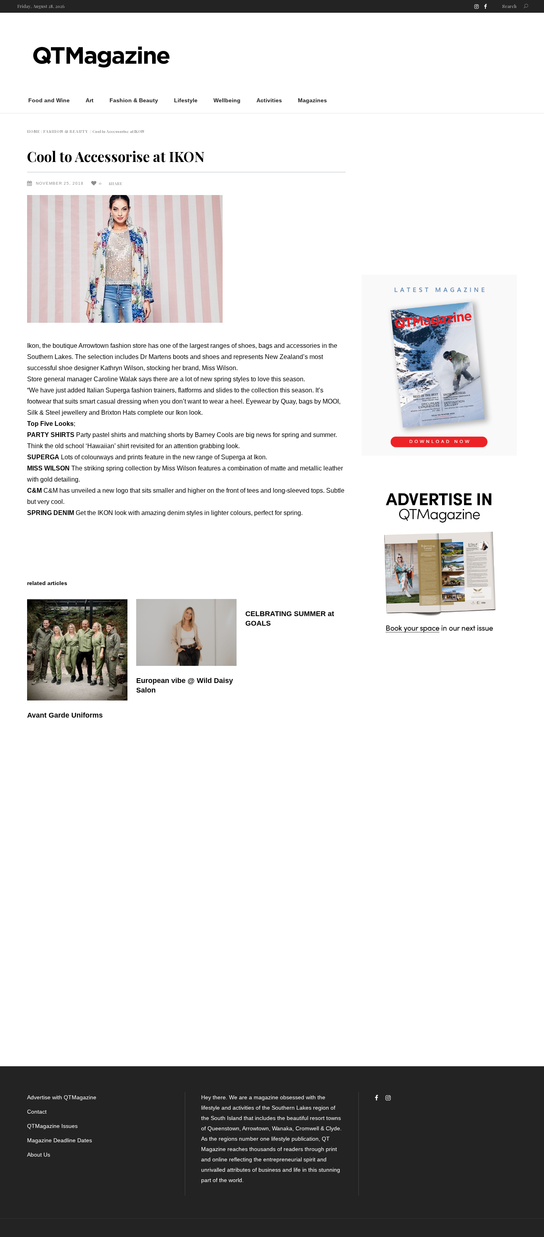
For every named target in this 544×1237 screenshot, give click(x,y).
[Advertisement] (372, 55)
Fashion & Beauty (65, 131)
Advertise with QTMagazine (61, 1097)
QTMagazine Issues (52, 1126)
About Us (38, 1154)
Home (33, 131)
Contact (37, 1111)
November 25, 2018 (60, 183)
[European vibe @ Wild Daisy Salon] (186, 632)
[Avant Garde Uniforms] (77, 649)
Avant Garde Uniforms (65, 715)
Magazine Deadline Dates (59, 1140)
